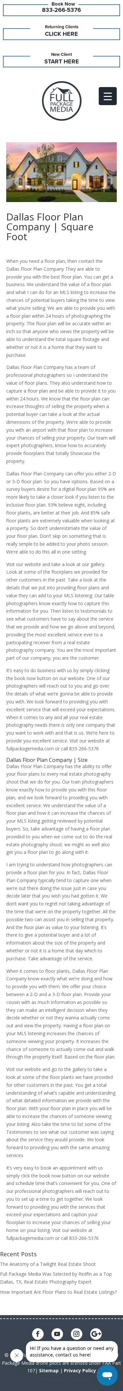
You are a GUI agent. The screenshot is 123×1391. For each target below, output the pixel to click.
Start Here (61, 61)
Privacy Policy (80, 1370)
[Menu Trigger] (108, 96)
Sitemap (49, 1370)
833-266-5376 (61, 9)
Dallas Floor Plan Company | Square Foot (49, 226)
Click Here (61, 33)
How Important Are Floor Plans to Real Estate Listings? (58, 1292)
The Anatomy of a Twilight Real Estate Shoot (48, 1264)
